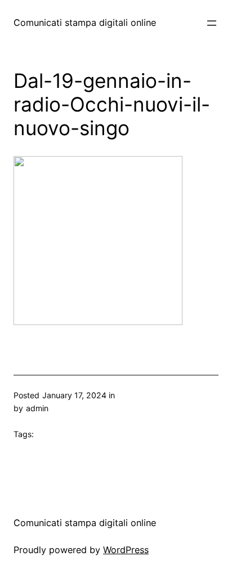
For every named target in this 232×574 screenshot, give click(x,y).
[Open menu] (211, 23)
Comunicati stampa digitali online (85, 22)
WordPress (126, 549)
